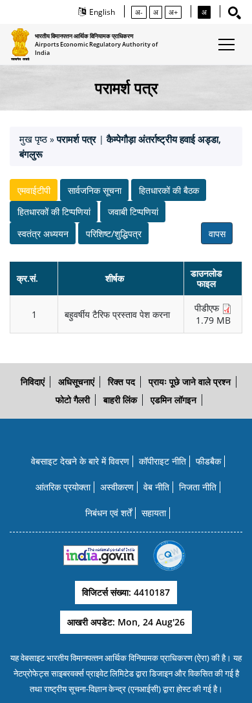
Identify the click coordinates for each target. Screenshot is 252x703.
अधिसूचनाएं (76, 381)
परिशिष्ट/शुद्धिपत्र (114, 233)
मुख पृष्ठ (33, 138)
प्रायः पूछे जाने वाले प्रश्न (190, 381)
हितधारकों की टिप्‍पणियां (53, 211)
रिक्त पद (121, 381)
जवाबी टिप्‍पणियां (133, 211)
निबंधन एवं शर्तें (108, 513)
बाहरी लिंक (120, 399)
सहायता (154, 513)
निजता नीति (197, 487)
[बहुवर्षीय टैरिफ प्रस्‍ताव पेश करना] (227, 308)
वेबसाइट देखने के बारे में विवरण (80, 461)
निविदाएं (33, 381)
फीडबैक (208, 461)
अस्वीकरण (117, 487)
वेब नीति (156, 487)
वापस (217, 233)
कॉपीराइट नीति (162, 461)
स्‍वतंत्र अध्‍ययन (42, 233)
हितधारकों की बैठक (169, 190)
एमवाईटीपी (33, 190)
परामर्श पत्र (78, 138)
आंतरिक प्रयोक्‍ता (63, 487)
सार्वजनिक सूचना (94, 190)
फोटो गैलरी (73, 399)
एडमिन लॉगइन (173, 399)
